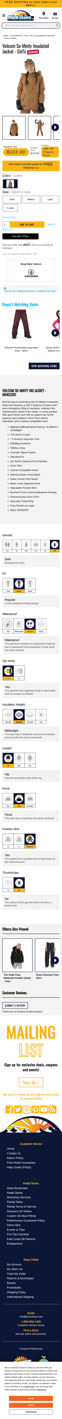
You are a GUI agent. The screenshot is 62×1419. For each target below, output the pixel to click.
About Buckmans (17, 1188)
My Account (14, 1264)
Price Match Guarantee (21, 1162)
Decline (31, 1405)
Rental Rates (15, 1201)
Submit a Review (15, 1005)
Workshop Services (19, 1197)
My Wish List (15, 1269)
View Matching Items (44, 366)
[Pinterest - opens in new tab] (35, 1110)
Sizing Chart (9, 217)
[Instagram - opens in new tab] (27, 1110)
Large (50, 199)
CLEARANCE (16, 35)
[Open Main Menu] (4, 15)
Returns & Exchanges (20, 1278)
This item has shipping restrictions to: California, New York (30, 291)
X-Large (10, 208)
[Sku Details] (35, 254)
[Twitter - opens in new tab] (18, 1110)
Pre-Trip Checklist (18, 1234)
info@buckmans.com (31, 1316)
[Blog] (52, 1110)
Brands (11, 1282)
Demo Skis (13, 1225)
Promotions (14, 1287)
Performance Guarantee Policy (26, 1220)
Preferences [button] (41, 1390)
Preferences (31, 1412)
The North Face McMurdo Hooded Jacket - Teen (17, 978)
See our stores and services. (30, 1334)
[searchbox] (57, 25)
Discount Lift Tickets (19, 1211)
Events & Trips (16, 1229)
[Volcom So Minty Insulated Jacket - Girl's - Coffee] (14, 127)
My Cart (55, 18)
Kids (26, 35)
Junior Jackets (10, 38)
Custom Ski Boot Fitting (21, 1215)
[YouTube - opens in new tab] (44, 1110)
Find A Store (44, 18)
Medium (31, 199)
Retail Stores (15, 1192)
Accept (31, 1398)
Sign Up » (31, 1082)
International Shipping (20, 1296)
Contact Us (14, 1153)
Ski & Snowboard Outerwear (42, 35)
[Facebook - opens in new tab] (10, 1110)
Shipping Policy (16, 1292)
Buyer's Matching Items (20, 304)
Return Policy (15, 1158)
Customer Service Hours (31, 1325)
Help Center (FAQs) (19, 1167)
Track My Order (16, 1273)
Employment (14, 1243)
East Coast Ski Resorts (21, 1239)
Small (11, 199)
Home (5, 35)
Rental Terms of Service (21, 1206)
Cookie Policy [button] (29, 1387)
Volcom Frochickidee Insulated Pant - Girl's (21, 349)
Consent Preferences (30, 1348)
